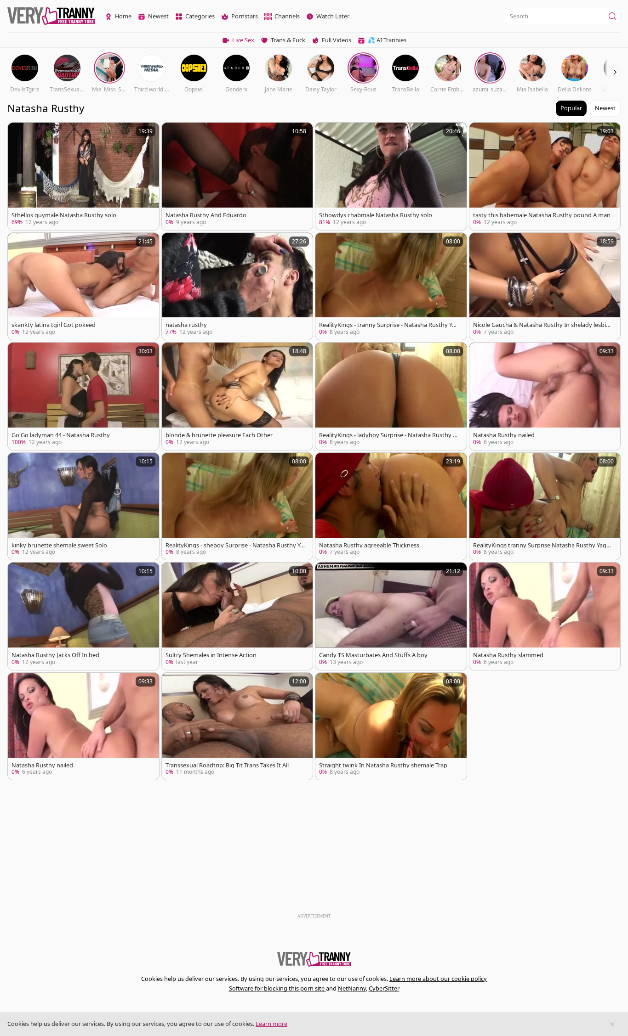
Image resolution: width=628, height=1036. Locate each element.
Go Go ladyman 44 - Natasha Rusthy (60, 435)
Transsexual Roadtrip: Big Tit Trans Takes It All (227, 765)
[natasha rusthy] (237, 286)
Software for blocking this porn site (277, 988)
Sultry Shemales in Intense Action (211, 655)
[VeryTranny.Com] (51, 16)
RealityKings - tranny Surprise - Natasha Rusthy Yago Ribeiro (389, 325)
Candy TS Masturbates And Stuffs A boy (373, 655)
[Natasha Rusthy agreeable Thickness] (391, 506)
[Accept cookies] (612, 1024)
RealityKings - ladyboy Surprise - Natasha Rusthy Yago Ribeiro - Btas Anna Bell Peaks (389, 435)
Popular (571, 108)
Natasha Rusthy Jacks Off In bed (55, 655)
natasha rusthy (186, 325)
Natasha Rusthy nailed (504, 435)
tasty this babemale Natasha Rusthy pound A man (542, 215)
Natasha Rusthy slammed (508, 655)
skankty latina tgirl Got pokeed (53, 325)
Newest (605, 108)
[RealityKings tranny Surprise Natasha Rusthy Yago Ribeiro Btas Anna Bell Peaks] (545, 506)
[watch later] (18, 133)
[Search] (612, 16)
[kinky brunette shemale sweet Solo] (83, 506)
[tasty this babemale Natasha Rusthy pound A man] (545, 176)
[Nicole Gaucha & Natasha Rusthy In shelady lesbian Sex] (545, 286)
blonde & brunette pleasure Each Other (219, 435)
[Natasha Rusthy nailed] (545, 396)
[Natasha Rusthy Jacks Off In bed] (83, 616)
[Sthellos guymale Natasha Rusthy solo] (83, 176)
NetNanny (352, 988)
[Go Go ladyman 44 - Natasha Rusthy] (83, 396)
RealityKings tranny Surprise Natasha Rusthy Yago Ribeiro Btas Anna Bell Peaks (541, 545)
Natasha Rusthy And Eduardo (206, 215)
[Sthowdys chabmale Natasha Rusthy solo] (391, 176)
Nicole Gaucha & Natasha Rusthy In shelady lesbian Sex (543, 325)
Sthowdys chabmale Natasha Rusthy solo (375, 215)
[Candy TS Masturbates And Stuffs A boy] (391, 616)
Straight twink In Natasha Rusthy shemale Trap (383, 765)
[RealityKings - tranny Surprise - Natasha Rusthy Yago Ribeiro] (391, 286)
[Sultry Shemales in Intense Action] (237, 616)
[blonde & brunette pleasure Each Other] (237, 396)
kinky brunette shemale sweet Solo (59, 545)
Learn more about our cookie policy (438, 978)
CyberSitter (384, 988)
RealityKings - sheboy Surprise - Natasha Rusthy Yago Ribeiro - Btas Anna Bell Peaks (234, 545)
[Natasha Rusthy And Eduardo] (237, 176)
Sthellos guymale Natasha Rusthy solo (63, 215)
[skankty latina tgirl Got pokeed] (83, 286)
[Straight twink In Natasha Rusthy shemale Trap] (391, 726)
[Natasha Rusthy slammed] (545, 616)
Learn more (271, 1023)
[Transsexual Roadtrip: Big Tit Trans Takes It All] (237, 726)
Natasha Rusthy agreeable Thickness (369, 545)
